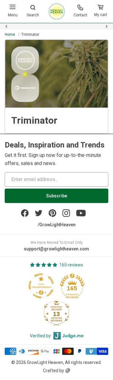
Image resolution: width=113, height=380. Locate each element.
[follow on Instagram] (66, 213)
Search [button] (33, 15)
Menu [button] (13, 15)
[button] (100, 12)
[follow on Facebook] (25, 213)
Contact (80, 15)
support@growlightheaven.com (56, 248)
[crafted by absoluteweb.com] (68, 370)
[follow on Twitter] (38, 213)
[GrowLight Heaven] (56, 11)
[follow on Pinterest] (52, 213)
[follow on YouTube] (81, 213)
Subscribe (56, 195)
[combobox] (56, 30)
